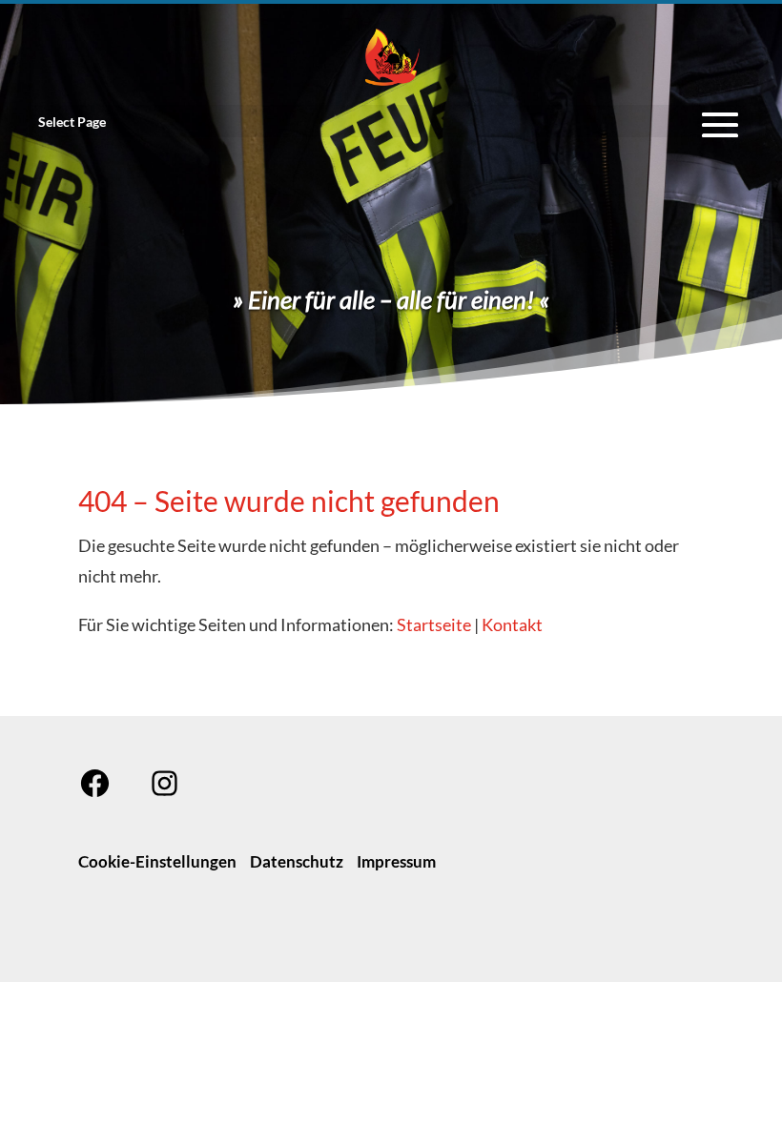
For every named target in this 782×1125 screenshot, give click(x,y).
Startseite (434, 624)
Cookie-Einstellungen (157, 861)
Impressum (396, 861)
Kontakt (512, 624)
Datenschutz (296, 861)
